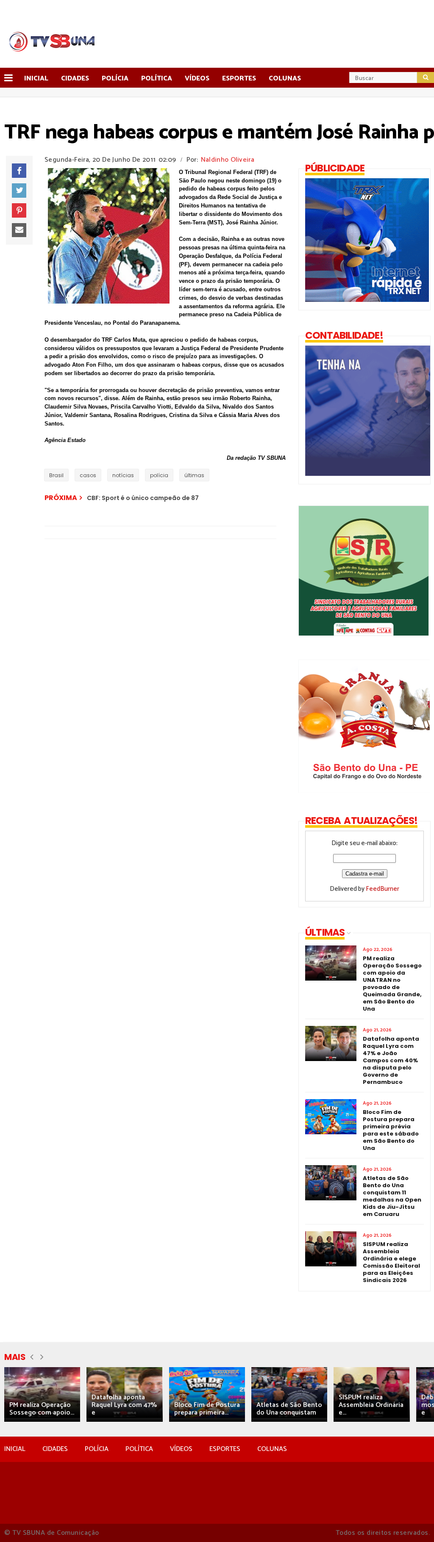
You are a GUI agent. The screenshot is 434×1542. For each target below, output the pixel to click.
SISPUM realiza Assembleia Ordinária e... (371, 1405)
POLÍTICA (139, 1449)
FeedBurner (382, 889)
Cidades (75, 78)
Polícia (115, 78)
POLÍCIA (96, 1449)
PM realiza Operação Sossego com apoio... (41, 1408)
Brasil (56, 475)
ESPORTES (224, 1449)
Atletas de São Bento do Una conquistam (289, 1408)
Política (156, 78)
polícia (159, 475)
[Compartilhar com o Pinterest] (19, 210)
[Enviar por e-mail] (19, 230)
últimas (194, 475)
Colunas (285, 78)
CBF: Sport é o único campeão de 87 (143, 498)
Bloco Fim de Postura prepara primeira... (207, 1408)
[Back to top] (413, 1521)
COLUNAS (272, 1449)
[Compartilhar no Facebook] (19, 170)
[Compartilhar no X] (19, 190)
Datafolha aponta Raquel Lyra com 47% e (124, 1405)
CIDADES (55, 1449)
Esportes (239, 78)
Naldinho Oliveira (227, 160)
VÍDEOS (181, 1449)
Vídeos (197, 78)
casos (88, 475)
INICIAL (14, 1449)
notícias (123, 475)
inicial (36, 78)
